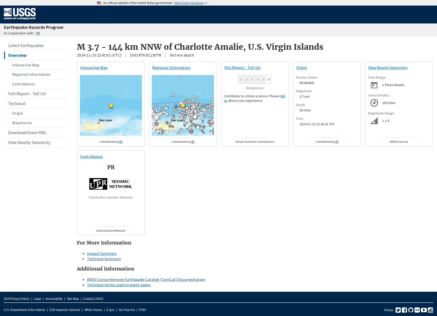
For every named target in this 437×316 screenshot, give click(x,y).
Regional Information (31, 74)
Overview (17, 55)
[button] (111, 106)
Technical (17, 103)
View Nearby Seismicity (29, 142)
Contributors (23, 83)
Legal (37, 299)
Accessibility (54, 299)
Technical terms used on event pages (119, 284)
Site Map (73, 299)
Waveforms (22, 122)
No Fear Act (127, 310)
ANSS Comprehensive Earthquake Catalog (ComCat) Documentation (146, 279)
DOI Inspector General (65, 310)
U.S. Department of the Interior (24, 310)
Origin (17, 113)
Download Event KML (27, 132)
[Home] (20, 20)
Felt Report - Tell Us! (27, 93)
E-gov (110, 310)
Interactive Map (25, 64)
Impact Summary (102, 253)
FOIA (142, 310)
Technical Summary (104, 258)
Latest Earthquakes (26, 45)
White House (93, 310)
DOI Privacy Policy (16, 299)
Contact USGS (93, 299)
